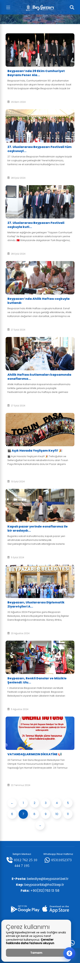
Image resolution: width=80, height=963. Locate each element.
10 (56, 814)
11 (68, 814)
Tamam (36, 953)
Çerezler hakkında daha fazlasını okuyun (30, 941)
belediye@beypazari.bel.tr (40, 879)
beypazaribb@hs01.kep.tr (40, 884)
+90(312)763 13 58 (40, 890)
